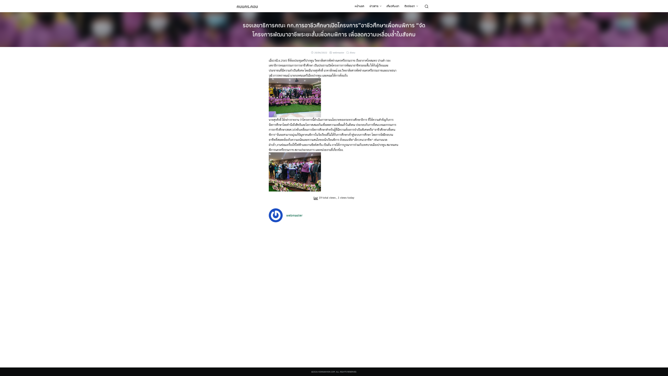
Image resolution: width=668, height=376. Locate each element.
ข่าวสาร (373, 6)
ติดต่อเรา (409, 6)
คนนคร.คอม (247, 6)
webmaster (338, 52)
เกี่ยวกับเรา (392, 6)
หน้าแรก (359, 6)
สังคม (352, 52)
